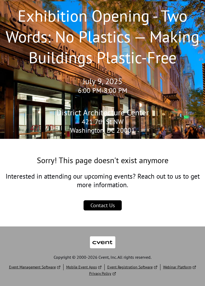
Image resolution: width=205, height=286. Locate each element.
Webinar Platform (177, 267)
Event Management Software (32, 267)
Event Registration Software (130, 267)
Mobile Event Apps (81, 267)
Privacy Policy (100, 273)
